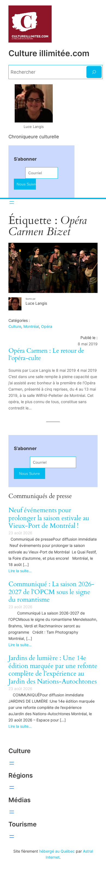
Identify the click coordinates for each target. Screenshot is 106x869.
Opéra (46, 326)
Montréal (31, 326)
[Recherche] (94, 72)
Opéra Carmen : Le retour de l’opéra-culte (46, 354)
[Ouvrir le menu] (11, 202)
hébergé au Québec (57, 851)
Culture (14, 326)
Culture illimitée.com (48, 53)
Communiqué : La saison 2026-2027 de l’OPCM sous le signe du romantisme (51, 592)
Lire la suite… (20, 570)
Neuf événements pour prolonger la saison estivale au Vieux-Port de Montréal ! (48, 518)
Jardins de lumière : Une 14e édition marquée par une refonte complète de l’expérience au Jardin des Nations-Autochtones (52, 670)
